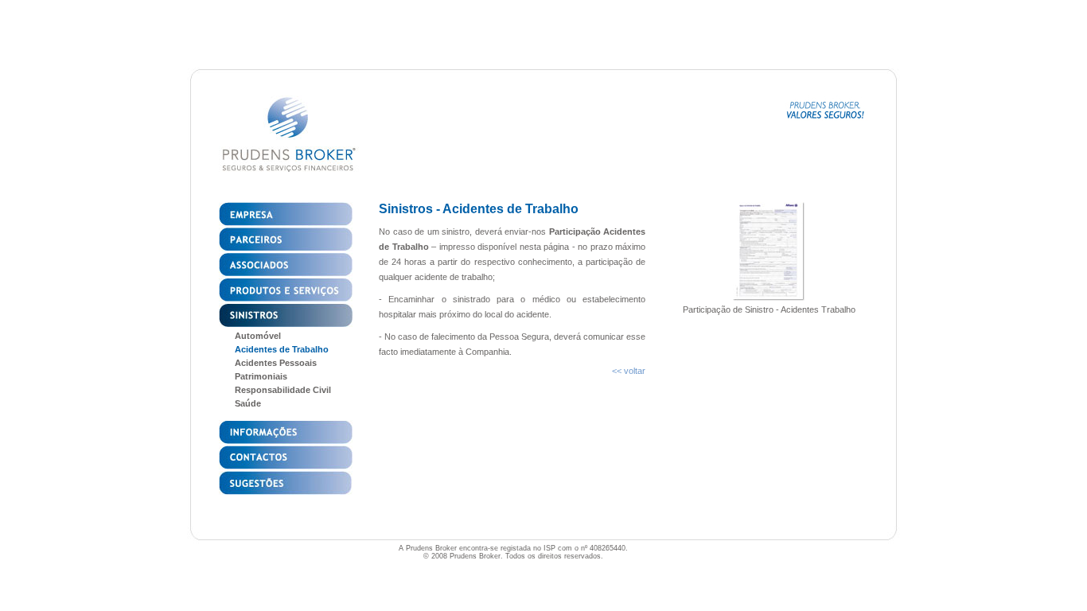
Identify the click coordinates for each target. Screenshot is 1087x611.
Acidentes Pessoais (276, 363)
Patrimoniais (261, 376)
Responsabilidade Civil (283, 390)
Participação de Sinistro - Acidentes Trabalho (769, 309)
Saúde (248, 403)
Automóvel (258, 336)
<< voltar (628, 371)
